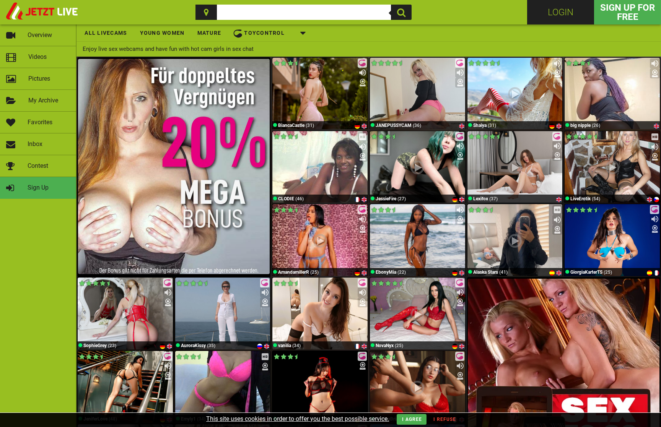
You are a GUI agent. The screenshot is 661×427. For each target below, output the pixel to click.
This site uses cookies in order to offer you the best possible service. (297, 418)
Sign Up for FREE (627, 12)
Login (560, 12)
